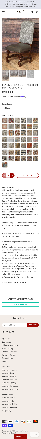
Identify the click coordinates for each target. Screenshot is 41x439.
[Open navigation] (3, 12)
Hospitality (6, 411)
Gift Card (6, 367)
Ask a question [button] (20, 304)
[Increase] (12, 175)
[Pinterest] (13, 331)
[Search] (32, 12)
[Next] (36, 43)
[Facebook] (3, 331)
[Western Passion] (20, 12)
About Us (6, 339)
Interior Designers (9, 407)
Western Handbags (10, 386)
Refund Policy (7, 348)
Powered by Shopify (9, 433)
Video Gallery (7, 394)
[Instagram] (10, 331)
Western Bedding (9, 376)
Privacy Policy (7, 358)
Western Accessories (10, 389)
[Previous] (4, 43)
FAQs (4, 361)
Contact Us (6, 342)
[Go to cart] (36, 12)
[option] (20, 44)
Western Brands (8, 398)
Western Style (8, 401)
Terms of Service (9, 355)
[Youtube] (7, 331)
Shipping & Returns (10, 345)
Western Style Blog (10, 404)
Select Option (7, 104)
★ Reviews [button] (20, 437)
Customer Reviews (9, 352)
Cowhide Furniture (9, 379)
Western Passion (21, 431)
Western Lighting (9, 383)
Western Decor (8, 373)
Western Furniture (9, 370)
